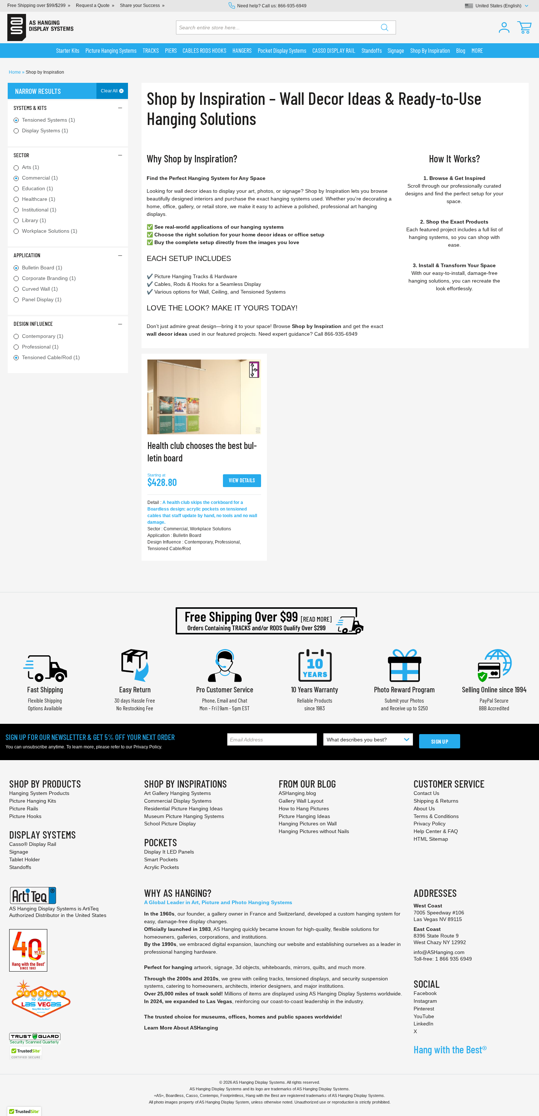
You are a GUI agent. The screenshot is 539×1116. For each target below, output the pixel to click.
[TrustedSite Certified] (25, 1053)
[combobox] (286, 27)
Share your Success (140, 5)
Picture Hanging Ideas (304, 816)
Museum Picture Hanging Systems (184, 816)
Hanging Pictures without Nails (314, 831)
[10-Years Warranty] (315, 664)
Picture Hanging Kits (32, 801)
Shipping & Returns (436, 801)
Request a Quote (93, 5)
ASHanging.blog (297, 793)
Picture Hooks (25, 816)
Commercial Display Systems (178, 801)
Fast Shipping (45, 689)
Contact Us (426, 793)
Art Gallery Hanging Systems (177, 793)
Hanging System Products (39, 793)
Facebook (425, 993)
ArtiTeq (90, 908)
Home (15, 72)
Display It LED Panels (169, 852)
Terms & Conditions (436, 816)
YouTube (424, 1016)
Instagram (425, 1001)
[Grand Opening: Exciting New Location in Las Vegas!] (41, 998)
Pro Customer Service (224, 689)
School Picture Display (170, 823)
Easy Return (135, 689)
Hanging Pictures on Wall (308, 823)
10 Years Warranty (314, 689)
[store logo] (40, 27)
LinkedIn (423, 1024)
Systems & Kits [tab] (30, 107)
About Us (424, 808)
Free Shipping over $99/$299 (36, 5)
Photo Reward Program (404, 689)
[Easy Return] (135, 664)
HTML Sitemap (431, 839)
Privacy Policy (147, 746)
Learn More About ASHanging (181, 1028)
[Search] (384, 27)
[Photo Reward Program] (404, 664)
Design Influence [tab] (33, 323)
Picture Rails (23, 808)
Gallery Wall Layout (301, 801)
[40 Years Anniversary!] (28, 950)
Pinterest (424, 1009)
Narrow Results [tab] (38, 91)
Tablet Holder (24, 859)
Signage (18, 852)
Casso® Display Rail (32, 844)
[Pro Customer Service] (225, 664)
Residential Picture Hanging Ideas (183, 808)
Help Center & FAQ (436, 831)
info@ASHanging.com (439, 952)
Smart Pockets (161, 859)
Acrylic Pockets (161, 867)
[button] (504, 27)
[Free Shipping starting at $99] (269, 621)
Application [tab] (27, 254)
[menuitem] (67, 51)
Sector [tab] (21, 154)
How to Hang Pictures (304, 808)
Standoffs (20, 867)
